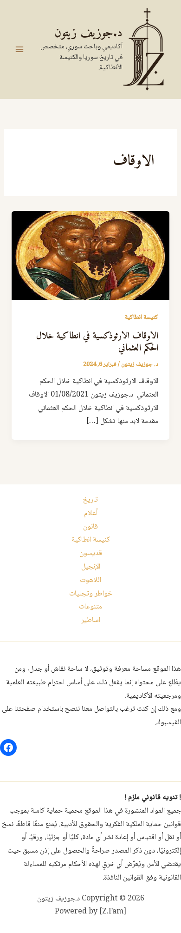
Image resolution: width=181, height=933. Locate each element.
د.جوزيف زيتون (88, 33)
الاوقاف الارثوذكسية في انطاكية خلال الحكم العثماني (97, 342)
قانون (90, 527)
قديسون (90, 553)
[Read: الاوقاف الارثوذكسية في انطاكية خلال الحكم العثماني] (91, 256)
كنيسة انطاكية (141, 317)
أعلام (90, 513)
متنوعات (90, 607)
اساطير (90, 620)
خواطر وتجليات (90, 594)
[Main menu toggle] (19, 49)
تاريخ (90, 500)
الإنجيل (90, 567)
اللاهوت (90, 580)
